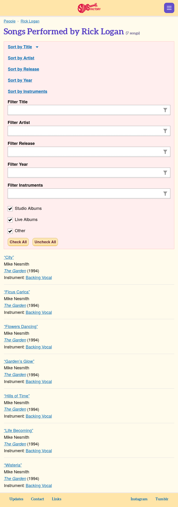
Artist (28, 58)
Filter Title (18, 102)
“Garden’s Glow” (19, 361)
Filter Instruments (25, 185)
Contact (37, 499)
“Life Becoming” (18, 430)
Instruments (35, 91)
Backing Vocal (39, 277)
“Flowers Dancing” (21, 326)
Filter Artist (19, 122)
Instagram (139, 499)
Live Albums (26, 219)
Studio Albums (28, 208)
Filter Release (21, 143)
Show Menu (169, 8)
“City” (9, 257)
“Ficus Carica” (17, 292)
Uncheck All (45, 241)
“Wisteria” (13, 465)
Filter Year (18, 164)
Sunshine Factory (89, 8)
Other (19, 230)
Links (56, 499)
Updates (16, 499)
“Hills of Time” (17, 396)
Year (27, 80)
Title (27, 47)
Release (31, 69)
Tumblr (162, 499)
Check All (18, 241)
